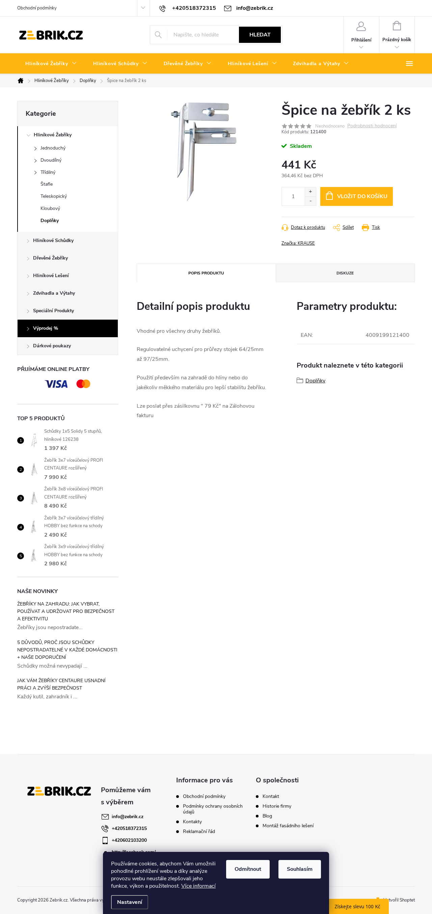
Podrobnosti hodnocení (372, 126)
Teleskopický (53, 196)
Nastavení (129, 902)
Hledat (260, 34)
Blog (267, 816)
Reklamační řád (199, 831)
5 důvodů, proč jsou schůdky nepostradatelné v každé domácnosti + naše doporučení (67, 650)
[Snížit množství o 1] (310, 201)
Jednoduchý (52, 148)
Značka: (298, 243)
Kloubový (50, 208)
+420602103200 (129, 840)
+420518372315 (129, 828)
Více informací (198, 886)
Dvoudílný (50, 160)
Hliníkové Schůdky (53, 240)
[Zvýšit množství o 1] (310, 191)
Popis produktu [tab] (206, 273)
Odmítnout (248, 869)
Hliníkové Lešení (51, 275)
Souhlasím (300, 869)
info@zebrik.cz (127, 816)
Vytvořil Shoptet (399, 900)
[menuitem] (51, 63)
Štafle (46, 184)
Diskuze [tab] (345, 273)
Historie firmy (277, 806)
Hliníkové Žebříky (53, 135)
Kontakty (192, 821)
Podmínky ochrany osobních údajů (213, 809)
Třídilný (47, 172)
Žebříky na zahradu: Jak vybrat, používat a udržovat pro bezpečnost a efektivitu (65, 611)
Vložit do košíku (362, 196)
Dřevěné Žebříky (50, 258)
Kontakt (271, 796)
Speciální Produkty (53, 310)
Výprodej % (45, 328)
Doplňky (49, 220)
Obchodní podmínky (37, 8)
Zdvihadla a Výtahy (54, 293)
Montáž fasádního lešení (288, 826)
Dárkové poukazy (52, 346)
